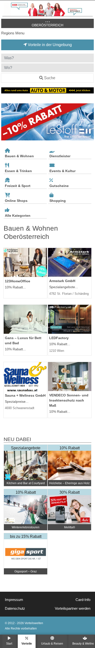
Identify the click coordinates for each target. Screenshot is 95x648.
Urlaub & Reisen (52, 643)
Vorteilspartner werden (72, 608)
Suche (49, 78)
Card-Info (83, 600)
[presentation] (6, 122)
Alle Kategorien (17, 215)
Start (9, 643)
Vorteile (26, 643)
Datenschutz (15, 608)
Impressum (14, 600)
